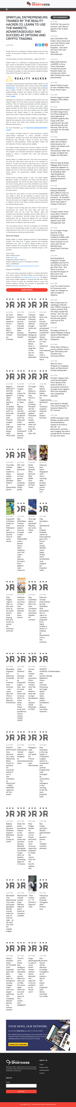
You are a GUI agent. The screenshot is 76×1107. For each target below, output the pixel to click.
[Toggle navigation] (7, 9)
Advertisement (44, 1070)
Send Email (13, 258)
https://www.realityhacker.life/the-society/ (25, 266)
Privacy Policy (43, 1067)
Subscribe (21, 1091)
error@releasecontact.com (30, 277)
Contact (41, 1073)
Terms (41, 1065)
